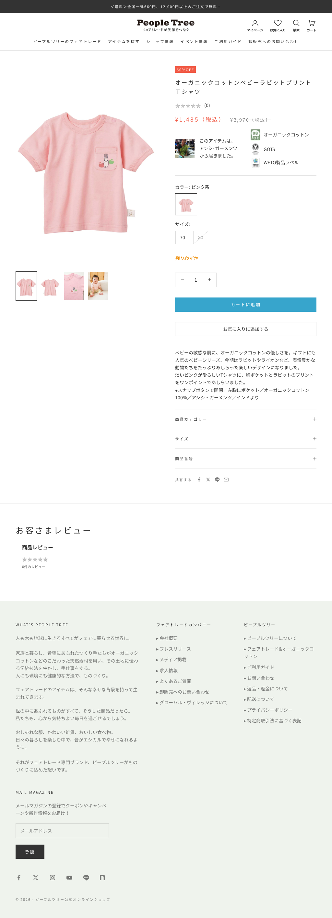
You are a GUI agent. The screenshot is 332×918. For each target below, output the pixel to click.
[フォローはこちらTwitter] (35, 877)
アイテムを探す (124, 41)
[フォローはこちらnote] (103, 878)
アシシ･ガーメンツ (218, 148)
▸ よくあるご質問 (173, 681)
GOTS (269, 149)
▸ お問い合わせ (259, 678)
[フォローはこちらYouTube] (69, 877)
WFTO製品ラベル (281, 162)
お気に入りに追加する (245, 329)
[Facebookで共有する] (199, 479)
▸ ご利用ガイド (259, 667)
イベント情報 (194, 41)
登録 (30, 852)
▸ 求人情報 (167, 670)
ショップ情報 (160, 41)
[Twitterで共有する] (208, 479)
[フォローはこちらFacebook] (19, 877)
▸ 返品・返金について (266, 688)
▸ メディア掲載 (171, 659)
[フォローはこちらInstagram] (52, 877)
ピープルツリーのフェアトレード (67, 41)
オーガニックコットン (286, 134)
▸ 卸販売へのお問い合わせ (182, 691)
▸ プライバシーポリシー (268, 710)
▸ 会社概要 (167, 638)
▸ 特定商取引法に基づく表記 (273, 720)
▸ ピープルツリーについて (270, 638)
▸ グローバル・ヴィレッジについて (192, 702)
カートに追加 (246, 304)
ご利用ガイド (228, 41)
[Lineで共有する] (217, 479)
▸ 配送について (259, 699)
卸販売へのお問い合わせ (273, 41)
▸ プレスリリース (173, 648)
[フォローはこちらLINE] (86, 877)
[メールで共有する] (226, 479)
